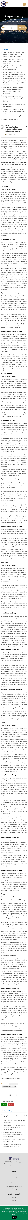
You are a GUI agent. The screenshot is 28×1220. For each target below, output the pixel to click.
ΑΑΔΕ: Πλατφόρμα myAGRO (10, 119)
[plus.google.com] (17, 1095)
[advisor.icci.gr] (21, 1095)
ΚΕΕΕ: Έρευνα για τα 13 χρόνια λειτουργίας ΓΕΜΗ (15, 1116)
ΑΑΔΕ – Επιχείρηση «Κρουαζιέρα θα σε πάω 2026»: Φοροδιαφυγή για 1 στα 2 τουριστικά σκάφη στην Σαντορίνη (14, 54)
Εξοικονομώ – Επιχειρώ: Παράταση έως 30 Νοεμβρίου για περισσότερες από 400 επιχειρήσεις (15, 82)
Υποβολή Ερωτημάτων (14, 1189)
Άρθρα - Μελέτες (14, 19)
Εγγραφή (14, 1200)
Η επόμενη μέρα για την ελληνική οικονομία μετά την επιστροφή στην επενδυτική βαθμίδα (13, 1134)
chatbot (14, 1086)
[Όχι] (26, 1213)
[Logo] (14, 1159)
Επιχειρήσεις (14, 33)
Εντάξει (14, 1217)
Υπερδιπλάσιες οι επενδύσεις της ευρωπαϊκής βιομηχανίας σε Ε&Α (13, 1145)
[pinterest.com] (14, 1095)
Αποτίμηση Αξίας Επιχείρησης (14, 1186)
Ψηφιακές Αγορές (13, 1083)
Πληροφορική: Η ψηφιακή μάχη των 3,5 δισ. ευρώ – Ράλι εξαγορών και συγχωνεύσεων (14, 1127)
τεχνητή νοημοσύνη (6, 1086)
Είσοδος (14, 1197)
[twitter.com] (7, 1095)
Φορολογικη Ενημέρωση (20, 31)
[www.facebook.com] (10, 1095)
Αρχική (6, 19)
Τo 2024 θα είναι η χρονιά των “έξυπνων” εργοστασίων (15, 1121)
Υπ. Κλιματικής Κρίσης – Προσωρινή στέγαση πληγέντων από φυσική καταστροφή (13, 61)
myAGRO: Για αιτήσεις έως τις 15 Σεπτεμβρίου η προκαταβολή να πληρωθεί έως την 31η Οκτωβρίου (14, 67)
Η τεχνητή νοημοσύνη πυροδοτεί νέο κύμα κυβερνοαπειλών (15, 1140)
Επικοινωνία (14, 1178)
